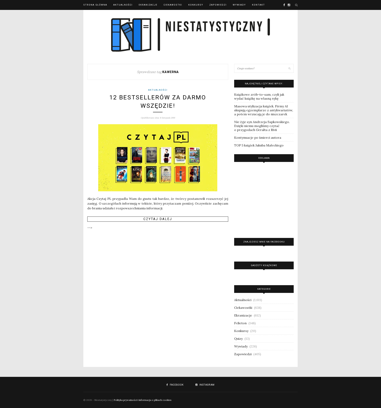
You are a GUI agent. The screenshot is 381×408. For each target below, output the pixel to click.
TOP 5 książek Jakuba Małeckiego (259, 145)
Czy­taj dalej (157, 219)
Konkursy (195, 5)
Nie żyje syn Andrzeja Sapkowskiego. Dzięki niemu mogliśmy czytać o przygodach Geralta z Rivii (262, 126)
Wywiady (239, 5)
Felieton (240, 323)
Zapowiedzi (218, 5)
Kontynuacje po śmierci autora (257, 138)
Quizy (238, 339)
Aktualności (123, 5)
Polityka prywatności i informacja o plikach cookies (142, 399)
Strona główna (95, 5)
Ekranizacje (148, 5)
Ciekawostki (173, 5)
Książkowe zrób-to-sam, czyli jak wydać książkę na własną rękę (259, 96)
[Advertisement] (264, 199)
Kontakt (258, 5)
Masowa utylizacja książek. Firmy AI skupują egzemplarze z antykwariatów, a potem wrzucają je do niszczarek (263, 110)
